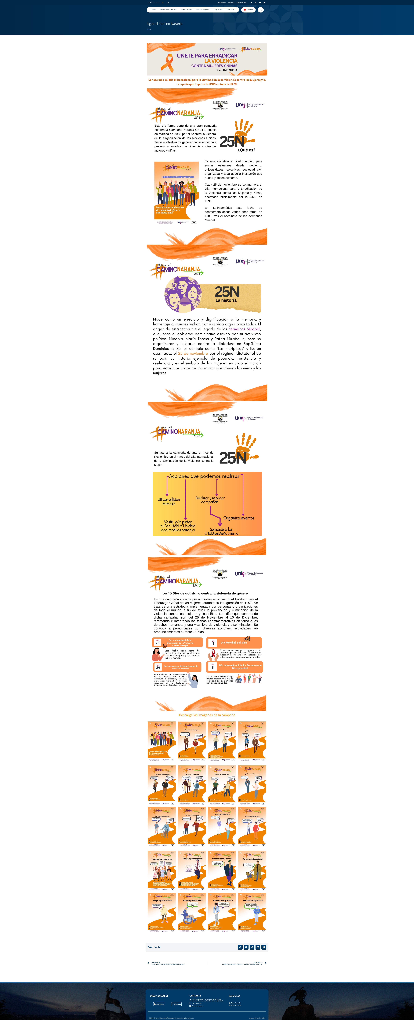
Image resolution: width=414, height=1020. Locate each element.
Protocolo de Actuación (168, 10)
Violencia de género (203, 10)
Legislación (219, 10)
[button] (240, 947)
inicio (154, 10)
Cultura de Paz (186, 10)
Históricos (230, 10)
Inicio (148, 29)
